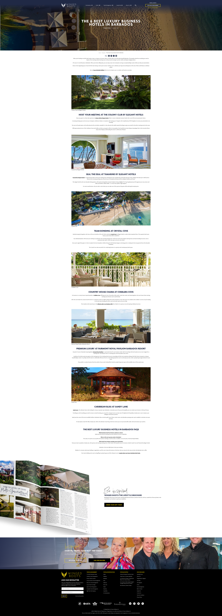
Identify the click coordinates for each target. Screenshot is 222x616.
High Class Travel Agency (91, 590)
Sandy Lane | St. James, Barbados (126, 576)
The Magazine (139, 582)
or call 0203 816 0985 (153, 7)
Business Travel (107, 28)
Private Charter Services (91, 578)
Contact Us (139, 593)
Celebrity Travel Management (92, 576)
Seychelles (105, 590)
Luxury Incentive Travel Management (93, 580)
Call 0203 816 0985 (99, 560)
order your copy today (114, 505)
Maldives (105, 576)
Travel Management (108, 5)
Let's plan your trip (75, 560)
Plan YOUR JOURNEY (152, 5)
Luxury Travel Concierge (91, 584)
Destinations (88, 5)
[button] (91, 5)
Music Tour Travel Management (92, 582)
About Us (128, 5)
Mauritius (105, 588)
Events (138, 584)
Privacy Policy (139, 597)
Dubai (104, 574)
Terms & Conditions (140, 595)
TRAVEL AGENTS (152, 2)
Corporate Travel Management (92, 588)
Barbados (105, 578)
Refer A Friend (139, 588)
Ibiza (104, 580)
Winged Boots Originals (141, 578)
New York (105, 584)
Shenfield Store (140, 574)
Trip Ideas (138, 580)
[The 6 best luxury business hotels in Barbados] (116, 56)
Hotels (97, 5)
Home (100, 52)
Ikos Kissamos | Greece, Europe (125, 585)
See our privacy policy (79, 596)
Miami (104, 586)
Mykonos (105, 582)
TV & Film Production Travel (92, 574)
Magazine (103, 52)
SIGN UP (64, 596)
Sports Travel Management (92, 586)
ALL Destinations (106, 593)
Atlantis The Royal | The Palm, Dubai (126, 574)
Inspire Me (119, 5)
